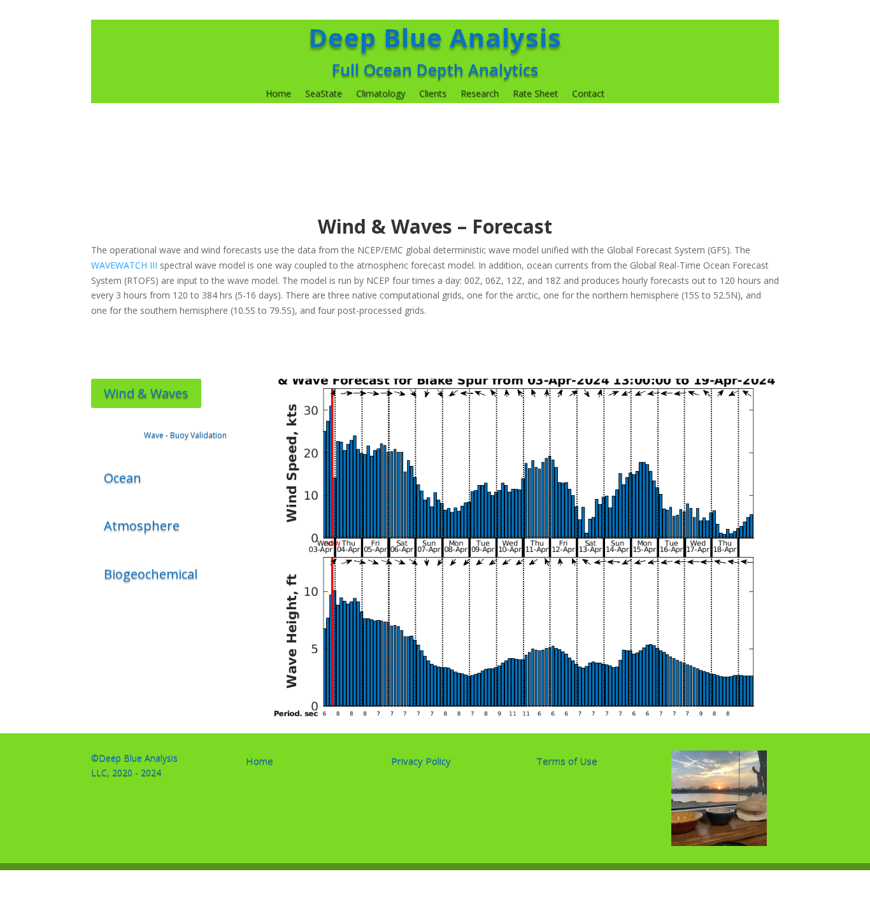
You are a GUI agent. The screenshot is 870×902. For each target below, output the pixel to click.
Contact (588, 94)
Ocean (122, 477)
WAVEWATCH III (125, 265)
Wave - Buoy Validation (185, 435)
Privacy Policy (421, 760)
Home (278, 94)
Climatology (380, 94)
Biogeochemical (150, 573)
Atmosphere (142, 525)
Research (479, 94)
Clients (432, 94)
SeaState (323, 94)
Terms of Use (566, 760)
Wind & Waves (146, 393)
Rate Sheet (535, 94)
